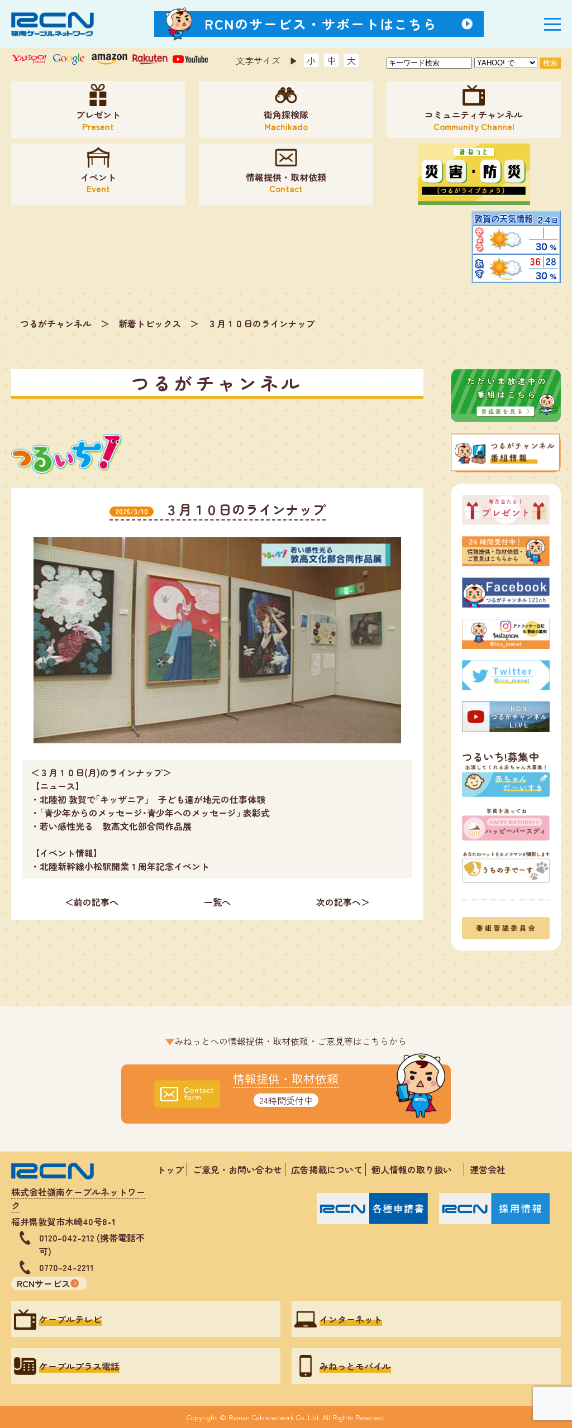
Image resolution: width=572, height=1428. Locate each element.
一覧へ (217, 902)
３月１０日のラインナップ (261, 323)
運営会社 (488, 1169)
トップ (170, 1169)
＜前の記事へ (91, 902)
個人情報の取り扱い (416, 1169)
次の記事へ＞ (343, 902)
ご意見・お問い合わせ (237, 1169)
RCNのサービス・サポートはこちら (321, 24)
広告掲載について (327, 1169)
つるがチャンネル (56, 323)
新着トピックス (149, 323)
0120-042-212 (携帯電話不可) (92, 1244)
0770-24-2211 (66, 1267)
